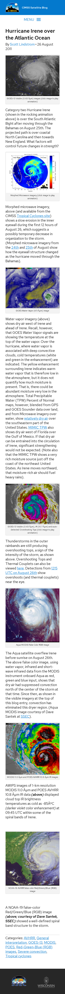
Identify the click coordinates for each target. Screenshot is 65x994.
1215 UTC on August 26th (31, 570)
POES (10, 947)
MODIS (49, 942)
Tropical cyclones (18, 956)
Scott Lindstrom (22, 44)
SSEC (25, 716)
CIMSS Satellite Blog (34, 7)
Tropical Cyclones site (33, 216)
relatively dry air (36, 418)
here (20, 568)
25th (29, 247)
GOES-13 (35, 942)
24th (15, 247)
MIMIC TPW (37, 427)
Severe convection (32, 951)
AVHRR (29, 938)
